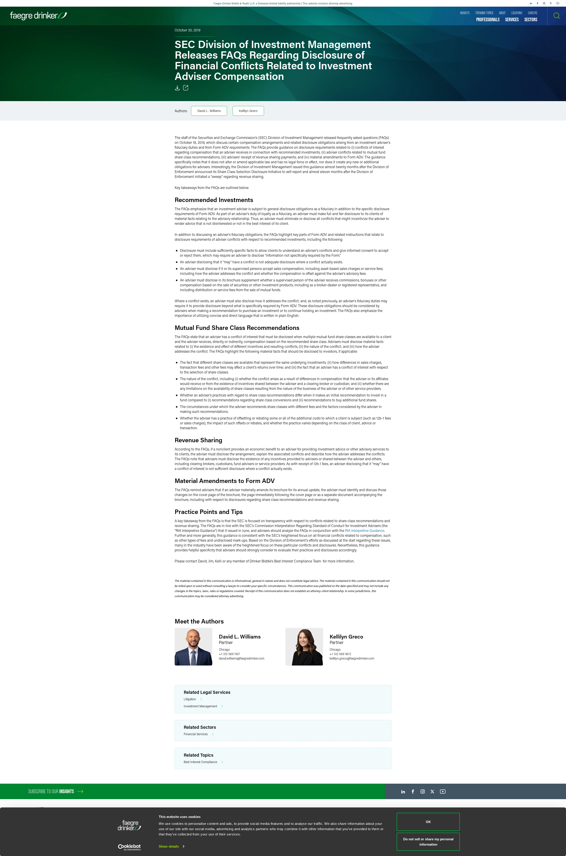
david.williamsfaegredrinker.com (241, 658)
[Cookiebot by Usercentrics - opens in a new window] (129, 847)
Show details (169, 846)
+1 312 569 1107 (229, 654)
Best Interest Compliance (200, 762)
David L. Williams (209, 111)
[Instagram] (544, 3)
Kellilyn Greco (248, 111)
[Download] (177, 87)
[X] (551, 3)
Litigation (190, 699)
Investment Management (200, 706)
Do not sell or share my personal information (428, 841)
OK (428, 822)
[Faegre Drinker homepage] (38, 16)
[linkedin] (531, 3)
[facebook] (537, 3)
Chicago (224, 649)
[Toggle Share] (186, 87)
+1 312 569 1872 (340, 654)
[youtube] (557, 3)
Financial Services (196, 734)
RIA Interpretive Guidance (364, 530)
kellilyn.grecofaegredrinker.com (352, 658)
